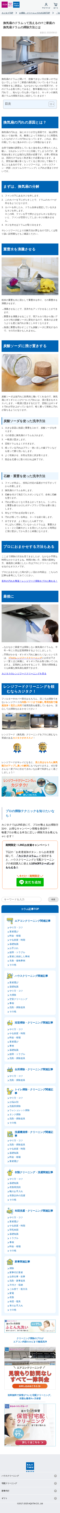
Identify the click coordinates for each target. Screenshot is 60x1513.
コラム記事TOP (30, 909)
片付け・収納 (16, 1285)
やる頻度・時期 (17, 940)
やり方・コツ (16, 927)
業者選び (13, 931)
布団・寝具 (15, 1301)
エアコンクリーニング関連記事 (33, 920)
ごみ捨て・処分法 (18, 1289)
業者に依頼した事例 (19, 956)
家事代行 (5, 1491)
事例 (11, 1003)
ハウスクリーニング (10, 1476)
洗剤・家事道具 (17, 1280)
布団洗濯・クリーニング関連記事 (34, 1210)
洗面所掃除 (15, 1106)
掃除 (11, 1268)
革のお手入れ (16, 1305)
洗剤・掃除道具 (17, 1007)
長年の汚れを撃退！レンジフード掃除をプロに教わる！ (30, 581)
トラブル (13, 1238)
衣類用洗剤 (15, 1187)
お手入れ (13, 948)
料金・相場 (15, 935)
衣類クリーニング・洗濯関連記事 (34, 1172)
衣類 (11, 1297)
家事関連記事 (22, 1261)
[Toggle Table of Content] (49, 104)
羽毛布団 (13, 1229)
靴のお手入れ (16, 1191)
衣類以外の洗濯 (17, 1195)
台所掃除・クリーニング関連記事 (34, 1069)
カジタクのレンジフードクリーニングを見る (24, 673)
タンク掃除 (15, 1114)
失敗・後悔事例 (17, 960)
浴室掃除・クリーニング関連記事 (34, 1022)
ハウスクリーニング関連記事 (31, 975)
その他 (12, 964)
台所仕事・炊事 (17, 1276)
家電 (11, 1293)
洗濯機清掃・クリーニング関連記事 (34, 1134)
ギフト (4, 1498)
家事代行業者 (16, 1272)
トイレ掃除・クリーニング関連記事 (34, 1091)
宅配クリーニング (9, 1483)
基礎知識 (13, 944)
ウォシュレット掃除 (19, 1110)
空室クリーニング (18, 999)
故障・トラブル (17, 952)
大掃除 (12, 995)
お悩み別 (13, 1102)
